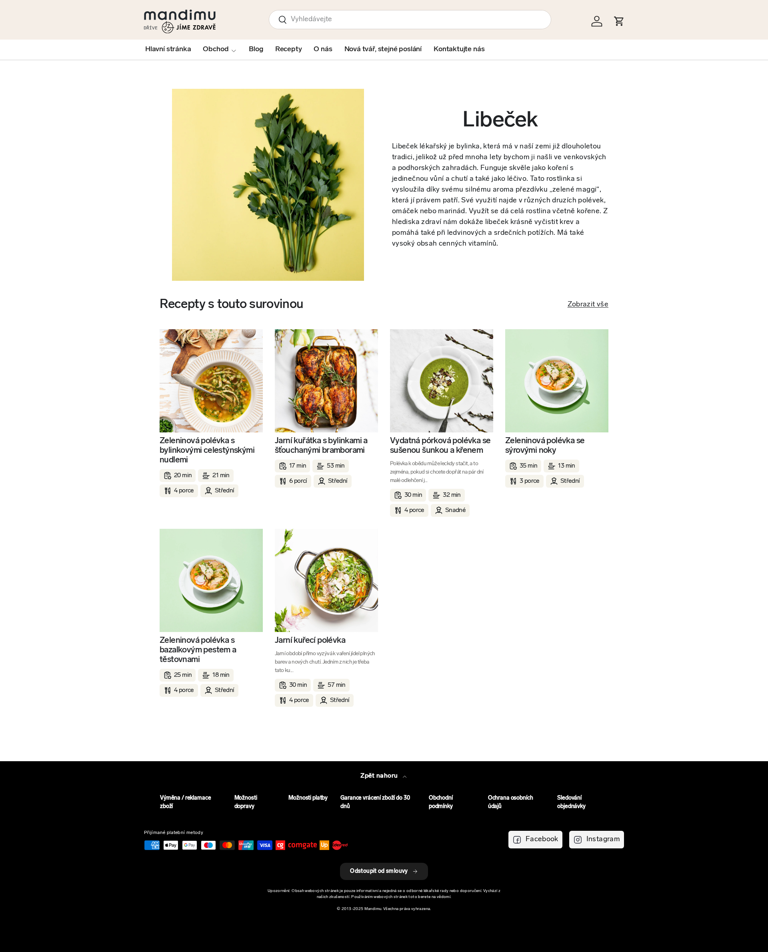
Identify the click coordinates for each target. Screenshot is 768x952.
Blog (256, 49)
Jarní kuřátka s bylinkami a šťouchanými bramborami (321, 446)
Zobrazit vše (588, 304)
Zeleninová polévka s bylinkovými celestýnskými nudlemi (207, 450)
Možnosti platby (308, 798)
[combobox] (410, 19)
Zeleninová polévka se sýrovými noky (544, 446)
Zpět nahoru (379, 776)
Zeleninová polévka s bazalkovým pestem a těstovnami (198, 650)
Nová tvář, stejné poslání (383, 49)
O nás (323, 49)
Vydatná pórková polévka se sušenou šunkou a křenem (440, 446)
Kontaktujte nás (459, 49)
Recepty (288, 49)
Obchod (215, 49)
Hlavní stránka (168, 49)
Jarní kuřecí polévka (310, 640)
